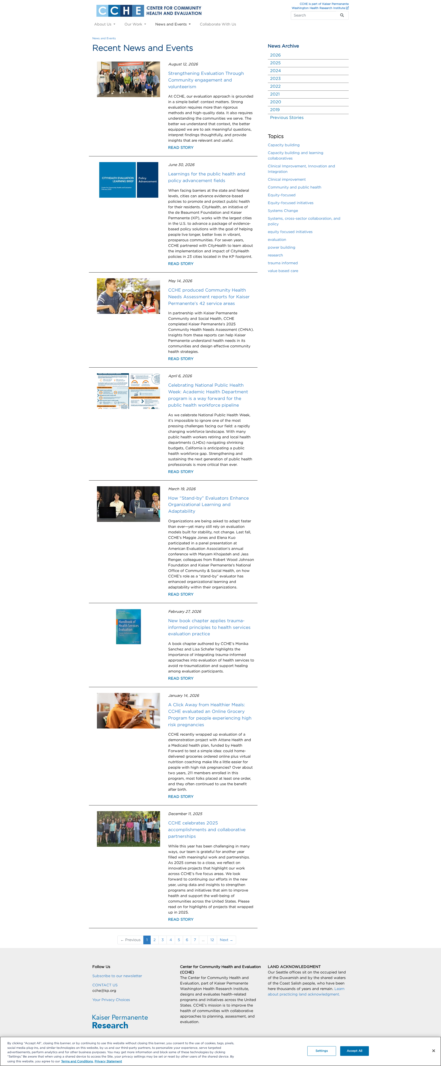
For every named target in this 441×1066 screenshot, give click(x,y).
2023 (275, 79)
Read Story (180, 147)
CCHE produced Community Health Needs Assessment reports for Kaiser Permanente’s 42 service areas (209, 297)
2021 (275, 94)
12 (212, 940)
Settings (322, 1050)
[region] (220, 1051)
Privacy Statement (108, 1061)
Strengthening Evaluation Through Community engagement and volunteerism (206, 80)
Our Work (133, 24)
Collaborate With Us (218, 24)
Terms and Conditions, (77, 1061)
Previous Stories (287, 118)
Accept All (354, 1050)
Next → (226, 940)
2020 (275, 102)
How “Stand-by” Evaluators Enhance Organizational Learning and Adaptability (208, 505)
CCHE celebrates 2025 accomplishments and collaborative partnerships (207, 830)
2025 (275, 63)
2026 (275, 55)
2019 (275, 110)
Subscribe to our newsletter (117, 976)
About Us (103, 24)
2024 (275, 71)
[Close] (434, 1051)
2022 (275, 86)
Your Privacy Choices (111, 1000)
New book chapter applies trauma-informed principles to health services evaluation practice (209, 627)
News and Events (171, 24)
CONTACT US (105, 985)
